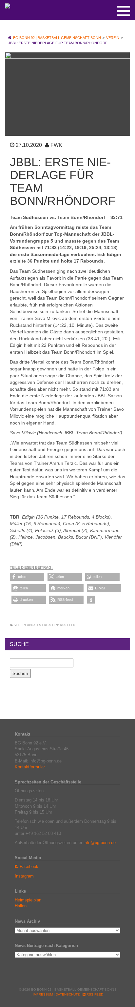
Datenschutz (68, 994)
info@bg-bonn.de (100, 842)
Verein (20, 625)
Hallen (21, 905)
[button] (27, 577)
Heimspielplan (28, 900)
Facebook (28, 866)
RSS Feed (67, 625)
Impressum (43, 994)
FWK (56, 145)
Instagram (24, 876)
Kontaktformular (30, 766)
